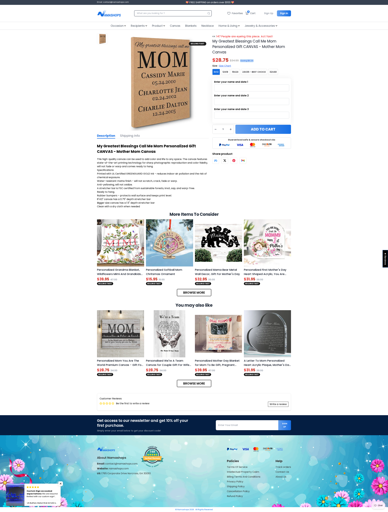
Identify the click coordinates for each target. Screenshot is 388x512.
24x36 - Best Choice (254, 71)
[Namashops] (109, 13)
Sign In (284, 13)
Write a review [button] (278, 404)
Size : (221, 66)
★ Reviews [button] (385, 259)
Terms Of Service (237, 467)
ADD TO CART (263, 129)
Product (157, 26)
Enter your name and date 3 (231, 109)
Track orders (283, 467)
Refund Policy (235, 496)
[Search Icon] (209, 13)
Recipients (138, 26)
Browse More (194, 292)
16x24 (235, 71)
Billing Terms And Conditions (243, 476)
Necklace (207, 26)
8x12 (216, 71)
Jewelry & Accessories (260, 26)
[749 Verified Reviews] (152, 469)
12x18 (225, 71)
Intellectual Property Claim (243, 472)
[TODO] (215, 160)
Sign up (284, 425)
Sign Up (268, 13)
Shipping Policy (236, 486)
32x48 (273, 71)
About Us (281, 476)
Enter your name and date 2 (231, 95)
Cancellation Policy (238, 491)
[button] (60, 483)
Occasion (117, 26)
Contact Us (282, 472)
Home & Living (228, 26)
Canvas (175, 26)
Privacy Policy (235, 481)
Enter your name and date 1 (231, 82)
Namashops (183, 509)
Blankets (191, 26)
